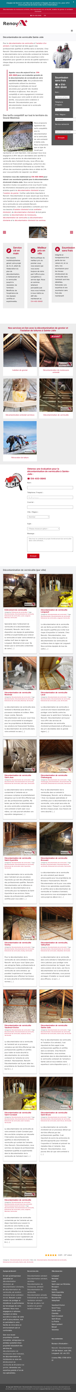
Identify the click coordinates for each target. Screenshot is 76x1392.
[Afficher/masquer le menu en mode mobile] (72, 31)
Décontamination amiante (37, 1293)
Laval (22, 614)
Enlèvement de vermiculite (16, 608)
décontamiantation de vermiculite (40, 9)
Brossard (43, 863)
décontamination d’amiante (13, 1285)
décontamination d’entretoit (28, 190)
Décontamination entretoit (37, 1274)
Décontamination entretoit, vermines (37, 1278)
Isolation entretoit (34, 1307)
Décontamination (10, 612)
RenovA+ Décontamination (62, 1346)
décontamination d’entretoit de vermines (30, 220)
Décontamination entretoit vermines (20, 413)
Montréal (7, 616)
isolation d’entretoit (21, 209)
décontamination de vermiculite (21, 43)
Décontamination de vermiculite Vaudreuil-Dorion (18, 1025)
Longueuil (27, 614)
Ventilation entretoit (34, 1299)
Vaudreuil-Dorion (26, 1032)
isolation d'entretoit (18, 1387)
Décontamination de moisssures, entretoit (35, 1284)
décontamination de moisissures (23, 215)
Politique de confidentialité (63, 1387)
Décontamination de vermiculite (56, 413)
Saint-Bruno (60, 1119)
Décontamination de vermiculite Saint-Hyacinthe (18, 858)
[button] (4, 231)
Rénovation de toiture (19, 456)
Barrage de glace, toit (35, 1302)
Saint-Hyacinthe (25, 864)
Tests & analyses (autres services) (14, 1204)
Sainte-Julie (60, 1032)
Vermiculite (13, 616)
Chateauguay (44, 780)
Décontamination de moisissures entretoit (16, 9)
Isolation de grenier (20, 369)
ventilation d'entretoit (32, 1387)
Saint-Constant (25, 1119)
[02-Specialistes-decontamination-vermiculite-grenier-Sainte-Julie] (27, 231)
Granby (23, 949)
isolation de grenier (58, 9)
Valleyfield (60, 949)
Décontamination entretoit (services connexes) (18, 1202)
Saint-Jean (24, 782)
